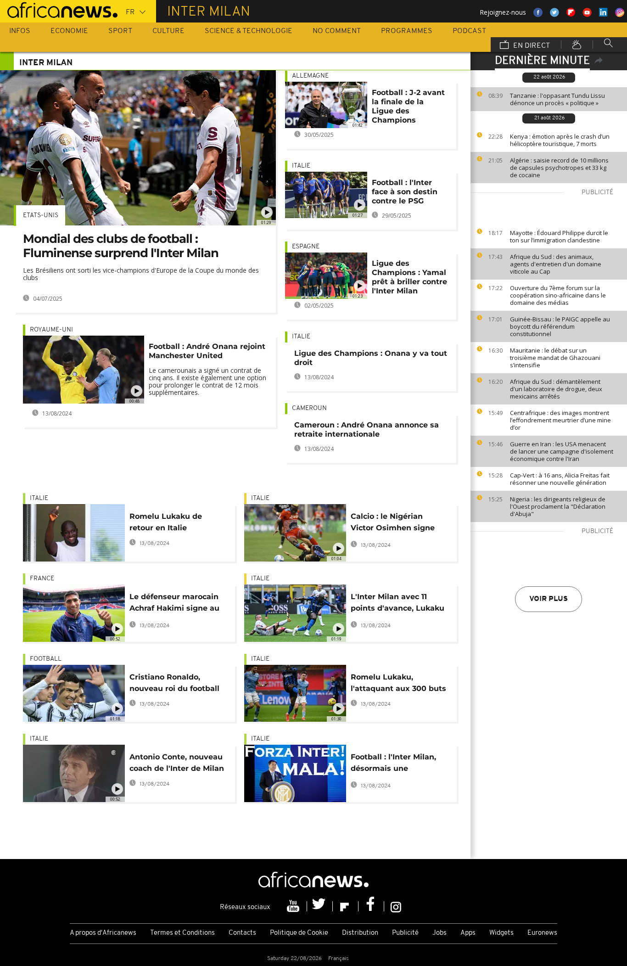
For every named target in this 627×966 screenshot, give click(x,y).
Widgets (501, 933)
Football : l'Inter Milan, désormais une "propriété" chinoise (393, 764)
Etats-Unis (40, 215)
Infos (19, 31)
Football (46, 659)
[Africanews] (59, 9)
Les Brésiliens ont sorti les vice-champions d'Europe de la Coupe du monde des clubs (141, 274)
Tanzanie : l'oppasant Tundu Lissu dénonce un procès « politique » (557, 99)
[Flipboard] (345, 906)
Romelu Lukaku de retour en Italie (165, 522)
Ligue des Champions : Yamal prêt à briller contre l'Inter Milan (409, 277)
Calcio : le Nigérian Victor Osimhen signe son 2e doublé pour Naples (393, 523)
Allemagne (310, 76)
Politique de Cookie (299, 933)
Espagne (305, 246)
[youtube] (294, 906)
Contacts (242, 933)
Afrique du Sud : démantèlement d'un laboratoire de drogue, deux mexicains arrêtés (556, 389)
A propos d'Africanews (103, 933)
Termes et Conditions (182, 933)
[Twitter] (320, 906)
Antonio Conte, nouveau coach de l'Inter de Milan (176, 763)
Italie (301, 166)
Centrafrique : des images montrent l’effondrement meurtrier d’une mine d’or (560, 420)
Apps (468, 933)
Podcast (469, 31)
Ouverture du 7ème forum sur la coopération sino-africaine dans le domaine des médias (558, 295)
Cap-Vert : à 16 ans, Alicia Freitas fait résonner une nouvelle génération (560, 479)
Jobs (439, 933)
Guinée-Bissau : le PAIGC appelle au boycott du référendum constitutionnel (560, 326)
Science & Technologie (248, 31)
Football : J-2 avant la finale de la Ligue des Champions (408, 106)
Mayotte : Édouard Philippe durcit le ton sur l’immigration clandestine (559, 236)
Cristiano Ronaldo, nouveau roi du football (174, 683)
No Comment (337, 31)
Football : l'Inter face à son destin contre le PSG (404, 191)
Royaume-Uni (51, 329)
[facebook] (371, 906)
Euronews (542, 933)
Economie (69, 31)
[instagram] (396, 906)
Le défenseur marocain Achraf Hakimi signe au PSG (174, 604)
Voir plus (548, 599)
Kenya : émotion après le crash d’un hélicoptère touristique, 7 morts (560, 140)
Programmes (406, 31)
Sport (120, 31)
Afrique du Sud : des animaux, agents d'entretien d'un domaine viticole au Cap (555, 264)
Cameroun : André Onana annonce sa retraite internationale (366, 429)
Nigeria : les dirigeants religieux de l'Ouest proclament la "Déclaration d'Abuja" (557, 506)
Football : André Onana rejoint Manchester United (207, 351)
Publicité (405, 933)
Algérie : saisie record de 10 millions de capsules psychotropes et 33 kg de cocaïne (559, 168)
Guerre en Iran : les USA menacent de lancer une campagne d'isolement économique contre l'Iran (561, 451)
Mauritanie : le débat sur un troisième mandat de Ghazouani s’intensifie (555, 358)
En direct (530, 46)
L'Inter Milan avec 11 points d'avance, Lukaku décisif (397, 604)
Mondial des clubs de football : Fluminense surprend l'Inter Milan (120, 245)
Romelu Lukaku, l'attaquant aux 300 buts (398, 683)
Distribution (360, 933)
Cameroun (309, 408)
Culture (168, 31)
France (42, 578)
